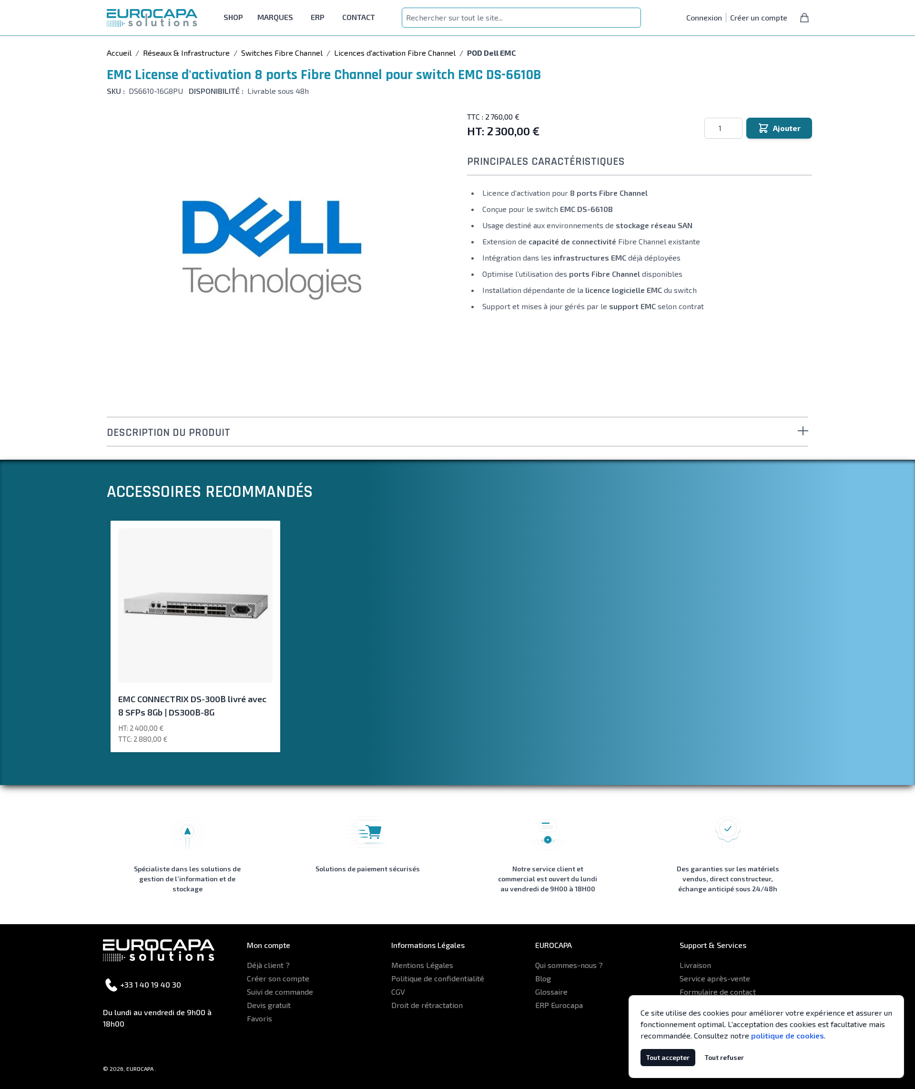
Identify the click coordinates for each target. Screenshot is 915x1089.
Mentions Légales (422, 964)
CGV (398, 991)
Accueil (119, 52)
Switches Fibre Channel (282, 52)
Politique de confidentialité (437, 978)
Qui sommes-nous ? (569, 964)
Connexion (704, 17)
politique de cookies (787, 1035)
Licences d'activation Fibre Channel (395, 52)
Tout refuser (724, 1057)
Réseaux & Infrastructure (186, 52)
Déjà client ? (268, 964)
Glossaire (551, 991)
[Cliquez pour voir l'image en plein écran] (272, 247)
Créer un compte (758, 17)
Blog (543, 978)
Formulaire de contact (718, 991)
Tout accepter (668, 1057)
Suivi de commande (280, 991)
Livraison (695, 964)
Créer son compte (278, 978)
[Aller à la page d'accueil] (152, 18)
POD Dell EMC (491, 52)
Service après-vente (715, 978)
